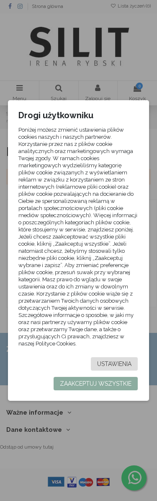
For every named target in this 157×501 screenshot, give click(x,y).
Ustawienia (114, 364)
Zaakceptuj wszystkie (95, 383)
